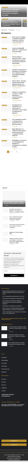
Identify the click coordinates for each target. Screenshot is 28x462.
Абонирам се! (14, 275)
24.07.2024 (15, 89)
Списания (3, 379)
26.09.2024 (15, 45)
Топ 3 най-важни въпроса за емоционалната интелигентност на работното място (19, 122)
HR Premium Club (5, 369)
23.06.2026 (12, 221)
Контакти (3, 385)
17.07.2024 (15, 116)
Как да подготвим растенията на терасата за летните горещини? (16, 226)
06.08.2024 (21, 78)
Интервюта (5, 7)
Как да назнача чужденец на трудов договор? (13, 298)
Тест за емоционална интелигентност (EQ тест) (13, 296)
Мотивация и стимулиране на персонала (12, 306)
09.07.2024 (21, 137)
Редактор (15, 53)
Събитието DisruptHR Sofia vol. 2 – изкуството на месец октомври (19, 49)
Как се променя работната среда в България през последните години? (16, 218)
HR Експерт (4, 363)
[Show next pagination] (19, 152)
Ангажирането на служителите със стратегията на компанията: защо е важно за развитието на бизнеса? (19, 109)
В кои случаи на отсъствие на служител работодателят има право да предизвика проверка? (12, 302)
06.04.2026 (12, 244)
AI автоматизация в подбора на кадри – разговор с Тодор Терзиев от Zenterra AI (14, 202)
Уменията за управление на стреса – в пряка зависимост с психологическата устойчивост (19, 95)
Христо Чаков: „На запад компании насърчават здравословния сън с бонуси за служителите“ (19, 83)
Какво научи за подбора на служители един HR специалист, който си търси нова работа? (18, 39)
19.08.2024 (15, 66)
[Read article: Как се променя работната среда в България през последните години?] (5, 218)
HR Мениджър (11, 29)
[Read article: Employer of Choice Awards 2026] (5, 234)
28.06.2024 (21, 148)
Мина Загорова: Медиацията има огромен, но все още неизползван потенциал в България (11, 12)
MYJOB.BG (3, 372)
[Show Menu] (1, 2)
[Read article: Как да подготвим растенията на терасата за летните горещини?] (5, 226)
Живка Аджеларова (17, 43)
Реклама (3, 382)
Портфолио (4, 387)
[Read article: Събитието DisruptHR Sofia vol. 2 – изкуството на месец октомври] (6, 51)
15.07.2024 (21, 126)
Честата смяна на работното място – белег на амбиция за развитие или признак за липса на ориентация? (19, 60)
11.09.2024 (21, 53)
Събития (3, 390)
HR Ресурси (4, 366)
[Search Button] (26, 2)
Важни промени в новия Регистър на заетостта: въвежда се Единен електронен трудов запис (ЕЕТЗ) (13, 292)
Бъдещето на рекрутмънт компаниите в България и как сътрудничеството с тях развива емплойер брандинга (19, 73)
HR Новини (4, 357)
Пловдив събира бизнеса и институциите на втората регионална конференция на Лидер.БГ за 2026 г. (16, 241)
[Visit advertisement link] (14, 170)
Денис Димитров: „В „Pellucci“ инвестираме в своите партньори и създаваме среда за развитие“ (19, 132)
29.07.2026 (6, 205)
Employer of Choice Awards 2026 (16, 233)
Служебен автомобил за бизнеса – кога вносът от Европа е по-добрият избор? (16, 210)
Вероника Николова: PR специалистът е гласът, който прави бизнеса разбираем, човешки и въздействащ (11, 23)
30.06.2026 (12, 213)
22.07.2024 (15, 102)
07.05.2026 (12, 235)
